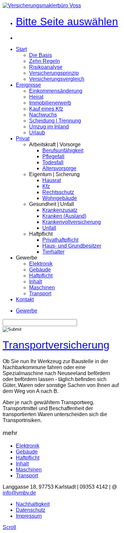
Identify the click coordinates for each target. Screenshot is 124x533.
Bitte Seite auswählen (67, 21)
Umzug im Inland (49, 126)
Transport (40, 293)
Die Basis (40, 55)
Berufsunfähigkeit (62, 150)
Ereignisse (28, 85)
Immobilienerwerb (50, 103)
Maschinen (42, 287)
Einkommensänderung (55, 91)
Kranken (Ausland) (64, 216)
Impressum (29, 516)
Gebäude (40, 269)
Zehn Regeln (44, 61)
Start (21, 49)
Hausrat (51, 180)
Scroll (9, 527)
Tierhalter (53, 252)
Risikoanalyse (45, 67)
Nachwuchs (43, 115)
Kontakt (25, 299)
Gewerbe (26, 311)
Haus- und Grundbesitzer (71, 246)
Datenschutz (30, 510)
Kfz (46, 186)
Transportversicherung (56, 345)
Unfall (49, 228)
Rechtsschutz (58, 192)
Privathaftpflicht (60, 240)
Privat (22, 138)
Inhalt (35, 281)
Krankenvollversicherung (71, 222)
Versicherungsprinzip (54, 73)
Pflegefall (53, 156)
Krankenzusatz (59, 210)
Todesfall (52, 162)
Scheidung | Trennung (55, 120)
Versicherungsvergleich (56, 79)
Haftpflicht (41, 275)
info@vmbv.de (19, 493)
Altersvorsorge (59, 168)
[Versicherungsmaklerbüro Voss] (42, 5)
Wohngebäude (59, 198)
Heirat (36, 97)
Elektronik (41, 263)
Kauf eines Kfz (46, 109)
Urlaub (37, 132)
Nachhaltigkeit (33, 504)
